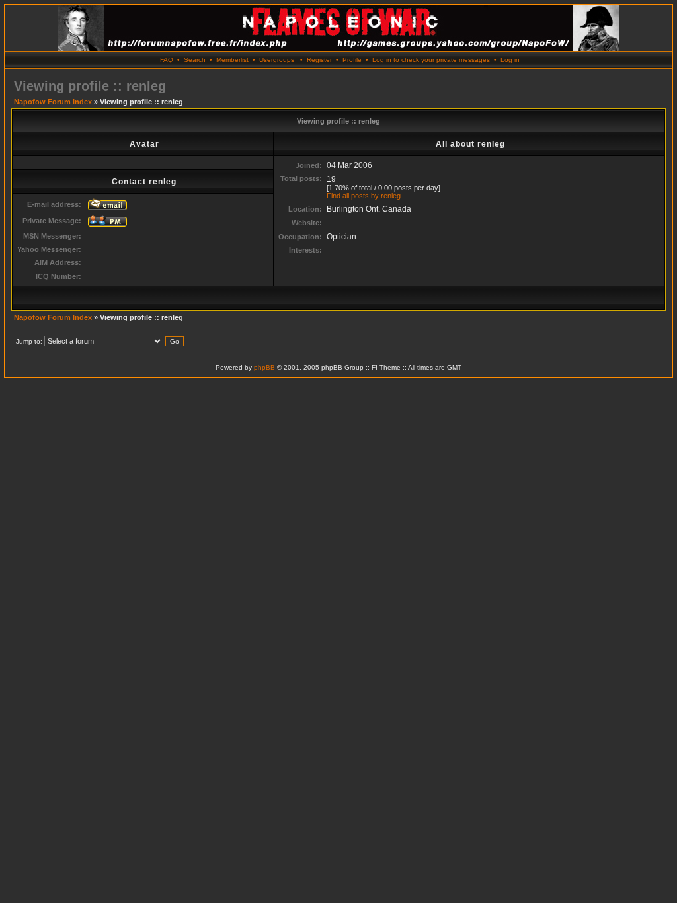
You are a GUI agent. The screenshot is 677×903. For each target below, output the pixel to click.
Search (195, 59)
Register (319, 59)
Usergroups (276, 59)
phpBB (264, 367)
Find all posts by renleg (364, 196)
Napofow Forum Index (53, 102)
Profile (352, 59)
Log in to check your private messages (431, 59)
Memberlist (232, 59)
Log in (510, 59)
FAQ (166, 59)
